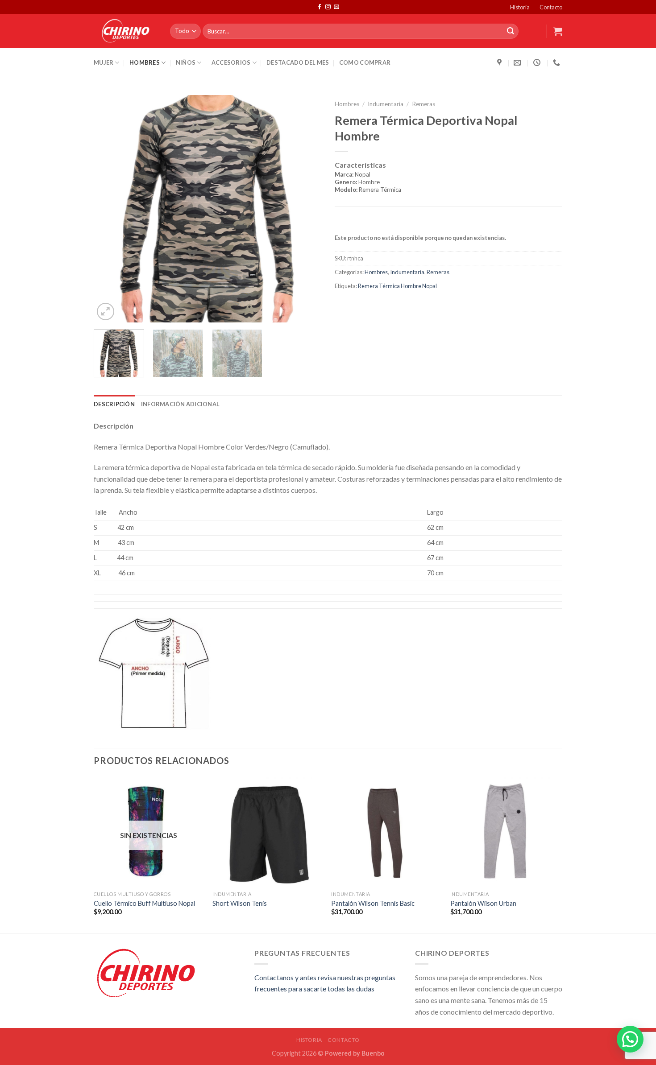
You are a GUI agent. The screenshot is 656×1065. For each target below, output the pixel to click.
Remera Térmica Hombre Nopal (397, 285)
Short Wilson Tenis (239, 903)
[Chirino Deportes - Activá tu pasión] (125, 31)
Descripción (114, 404)
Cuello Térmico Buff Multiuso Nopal (144, 903)
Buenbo (373, 1053)
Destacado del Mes (297, 62)
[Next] (306, 208)
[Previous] (109, 208)
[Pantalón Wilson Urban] (505, 832)
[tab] (448, 183)
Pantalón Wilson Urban (483, 903)
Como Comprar (364, 62)
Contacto (551, 7)
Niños (185, 62)
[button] (630, 1039)
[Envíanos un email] (336, 7)
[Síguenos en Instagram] (328, 7)
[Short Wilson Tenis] (267, 832)
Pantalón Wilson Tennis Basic (373, 903)
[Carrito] (557, 31)
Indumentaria (385, 103)
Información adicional (180, 404)
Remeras (423, 103)
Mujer (103, 62)
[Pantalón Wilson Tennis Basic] (386, 832)
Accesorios (231, 62)
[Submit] (510, 31)
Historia (520, 7)
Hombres (144, 62)
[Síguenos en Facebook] (319, 7)
